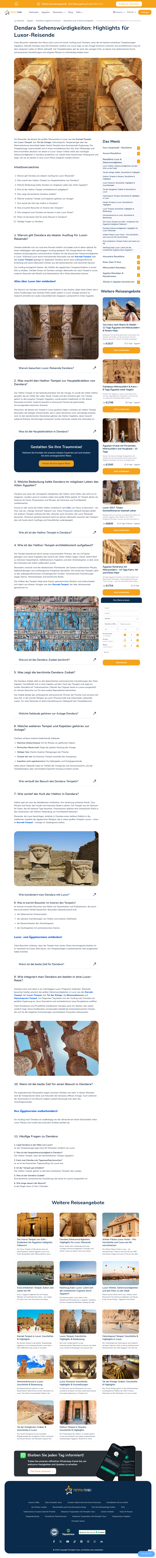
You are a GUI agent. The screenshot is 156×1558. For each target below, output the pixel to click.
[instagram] (88, 1541)
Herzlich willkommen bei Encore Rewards (84, 1502)
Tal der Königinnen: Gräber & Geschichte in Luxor (119, 190)
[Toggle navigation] (24, 12)
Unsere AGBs (33, 1502)
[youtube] (67, 1541)
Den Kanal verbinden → (42, 1471)
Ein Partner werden (39, 1507)
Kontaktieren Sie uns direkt (117, 1502)
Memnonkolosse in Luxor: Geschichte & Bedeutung (118, 216)
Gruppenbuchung (32, 1516)
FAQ (123, 1507)
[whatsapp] (95, 1541)
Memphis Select (78, 1521)
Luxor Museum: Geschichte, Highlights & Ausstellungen (119, 184)
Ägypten (46, 12)
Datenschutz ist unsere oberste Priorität (39, 1512)
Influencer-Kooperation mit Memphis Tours (78, 1512)
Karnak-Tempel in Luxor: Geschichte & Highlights (118, 203)
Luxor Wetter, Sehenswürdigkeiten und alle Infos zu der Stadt (120, 167)
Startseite (33, 12)
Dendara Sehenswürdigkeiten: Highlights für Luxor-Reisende (120, 229)
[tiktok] (75, 1541)
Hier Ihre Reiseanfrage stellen (103, 1507)
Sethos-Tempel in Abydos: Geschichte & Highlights (119, 177)
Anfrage (145, 12)
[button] (119, 12)
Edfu (69, 507)
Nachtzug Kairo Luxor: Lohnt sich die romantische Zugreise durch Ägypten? (118, 248)
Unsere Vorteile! (107, 1512)
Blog (70, 12)
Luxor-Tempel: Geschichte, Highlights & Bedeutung (118, 210)
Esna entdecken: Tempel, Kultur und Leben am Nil (121, 242)
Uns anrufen (146, 1554)
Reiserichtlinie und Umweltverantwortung (69, 1507)
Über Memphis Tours (53, 1502)
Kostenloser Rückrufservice (56, 1516)
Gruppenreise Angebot (121, 1516)
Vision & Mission (126, 1512)
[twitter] (60, 1541)
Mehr (78, 12)
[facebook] (54, 1541)
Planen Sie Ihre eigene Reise (56, 463)
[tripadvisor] (101, 1541)
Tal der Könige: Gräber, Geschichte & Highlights (121, 172)
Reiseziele (58, 12)
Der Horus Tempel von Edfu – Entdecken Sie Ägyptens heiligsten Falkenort (120, 222)
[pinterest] (81, 1541)
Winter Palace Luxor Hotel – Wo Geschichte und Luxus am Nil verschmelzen (120, 235)
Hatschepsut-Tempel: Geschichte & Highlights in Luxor (121, 197)
